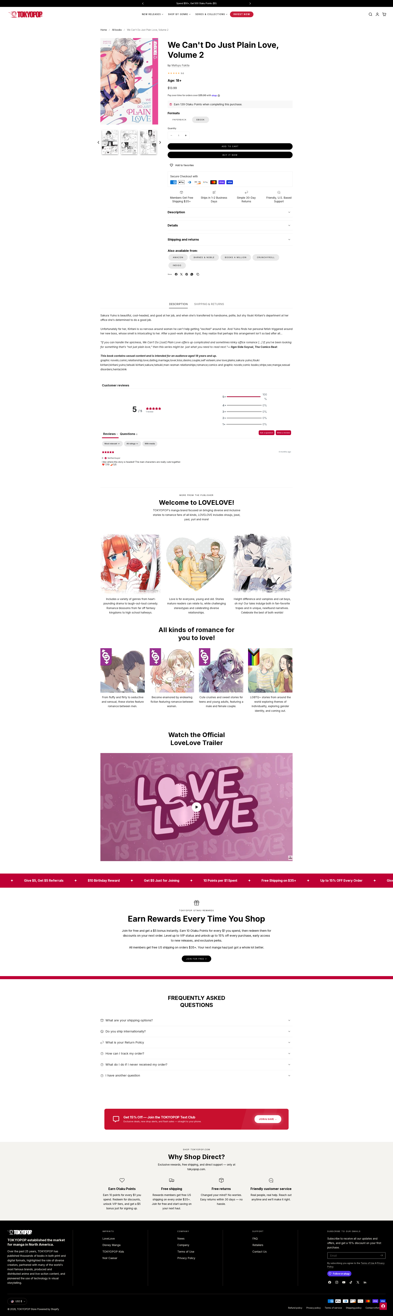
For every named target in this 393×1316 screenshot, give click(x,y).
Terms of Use (185, 1251)
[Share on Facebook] (176, 274)
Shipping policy (354, 1307)
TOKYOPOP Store (27, 1309)
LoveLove (108, 1238)
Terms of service (333, 1307)
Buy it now (230, 155)
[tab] (129, 434)
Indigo (177, 265)
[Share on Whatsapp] (191, 274)
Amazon (178, 257)
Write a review (283, 433)
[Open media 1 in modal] (152, 44)
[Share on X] (181, 274)
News (181, 1238)
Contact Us (259, 1251)
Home (103, 29)
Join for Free (195, 959)
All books (117, 29)
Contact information (376, 1307)
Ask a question (266, 433)
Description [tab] (178, 304)
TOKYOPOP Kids (113, 1251)
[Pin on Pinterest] (186, 274)
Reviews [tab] (110, 434)
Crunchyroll (266, 257)
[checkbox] (149, 443)
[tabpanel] (196, 460)
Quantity (172, 128)
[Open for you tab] (383, 1306)
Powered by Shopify (48, 1309)
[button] (370, 14)
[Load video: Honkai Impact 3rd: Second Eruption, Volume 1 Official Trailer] (196, 807)
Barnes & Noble (204, 257)
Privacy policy (313, 1307)
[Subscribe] (382, 1255)
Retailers (257, 1245)
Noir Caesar (109, 1258)
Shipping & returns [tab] (209, 304)
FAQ (255, 1238)
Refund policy (295, 1307)
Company (183, 1245)
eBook (200, 120)
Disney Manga (111, 1245)
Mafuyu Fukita (180, 65)
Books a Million (236, 257)
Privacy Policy (186, 1258)
